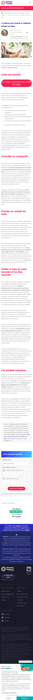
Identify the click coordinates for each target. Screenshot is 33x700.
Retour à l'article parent (8, 503)
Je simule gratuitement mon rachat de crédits (16, 83)
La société (20, 600)
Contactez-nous (22, 603)
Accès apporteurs (22, 594)
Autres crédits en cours (12, 478)
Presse (19, 591)
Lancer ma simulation (16, 488)
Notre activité (5, 591)
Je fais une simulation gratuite (12, 8)
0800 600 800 (9, 576)
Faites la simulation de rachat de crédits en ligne (17, 436)
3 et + (28, 473)
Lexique (3, 600)
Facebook (6, 614)
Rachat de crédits (8, 13)
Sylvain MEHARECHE (17, 36)
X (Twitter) (6, 617)
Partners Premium (22, 597)
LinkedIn (6, 621)
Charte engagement (7, 594)
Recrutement (21, 606)
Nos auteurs (5, 597)
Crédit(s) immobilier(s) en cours (14, 470)
